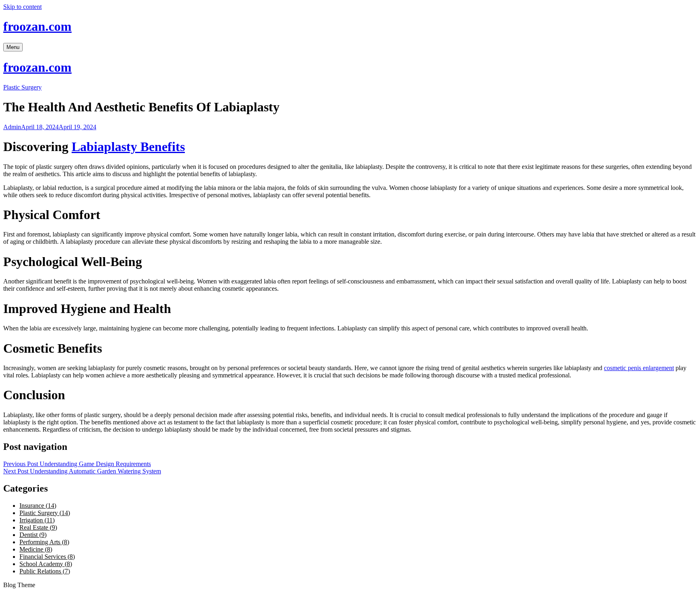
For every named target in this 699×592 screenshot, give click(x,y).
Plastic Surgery (22, 87)
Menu (12, 47)
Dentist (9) (33, 534)
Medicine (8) (35, 549)
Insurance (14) (37, 505)
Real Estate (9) (38, 527)
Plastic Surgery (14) (44, 512)
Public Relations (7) (44, 571)
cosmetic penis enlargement (639, 367)
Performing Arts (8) (44, 542)
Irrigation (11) (37, 520)
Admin (12, 127)
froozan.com (37, 26)
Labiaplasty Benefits (128, 146)
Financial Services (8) (47, 556)
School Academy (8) (45, 563)
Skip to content (22, 6)
